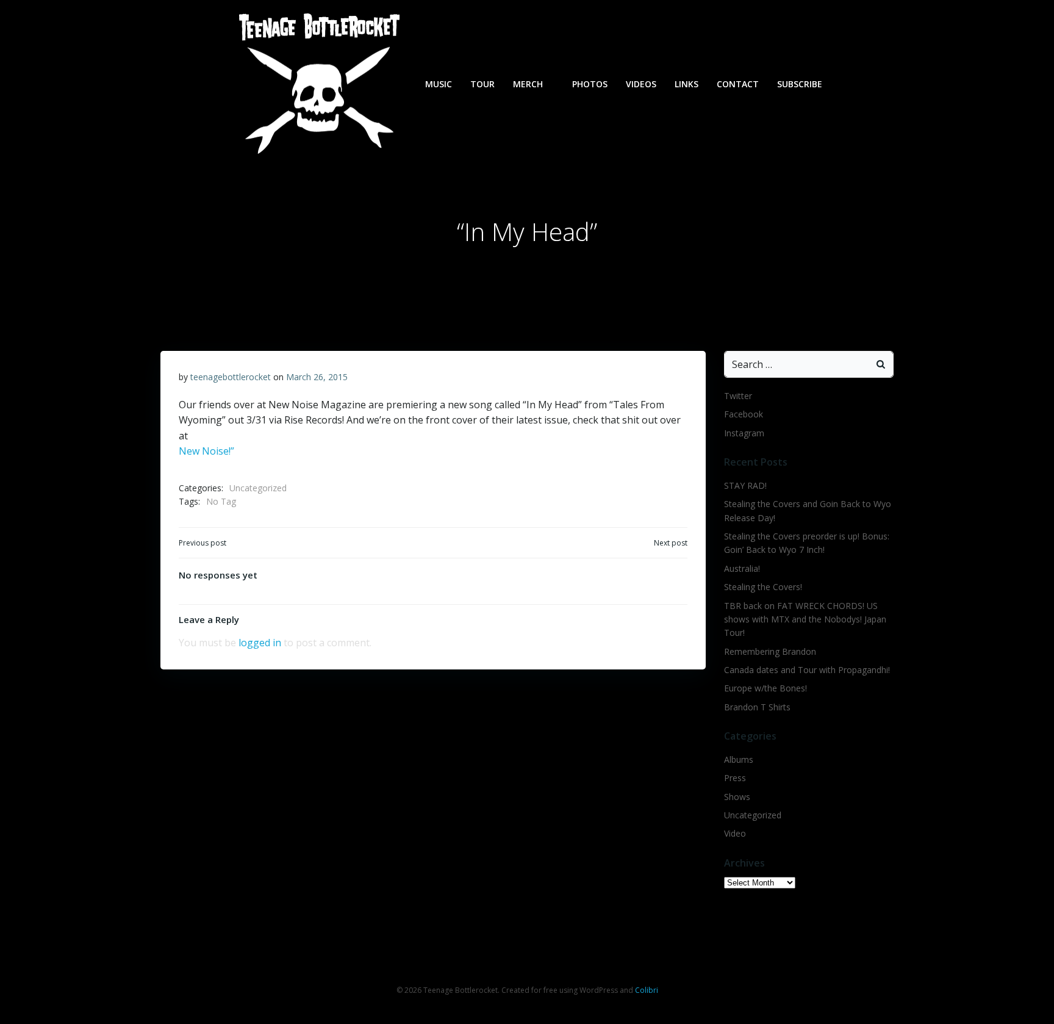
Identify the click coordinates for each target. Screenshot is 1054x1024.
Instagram (744, 433)
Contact (738, 84)
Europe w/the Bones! (765, 688)
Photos (590, 84)
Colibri (646, 990)
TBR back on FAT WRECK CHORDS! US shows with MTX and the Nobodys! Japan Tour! (805, 619)
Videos (641, 84)
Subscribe (799, 84)
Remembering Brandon (770, 651)
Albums (738, 759)
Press (735, 778)
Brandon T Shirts (757, 707)
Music (438, 84)
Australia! (742, 568)
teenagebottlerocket (230, 377)
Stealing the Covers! (763, 587)
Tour (482, 84)
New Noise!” (206, 451)
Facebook (743, 414)
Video (735, 833)
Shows (737, 796)
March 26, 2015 (317, 377)
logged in (259, 642)
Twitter (738, 396)
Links (686, 84)
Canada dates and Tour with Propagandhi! (807, 670)
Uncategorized (258, 488)
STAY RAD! (745, 485)
